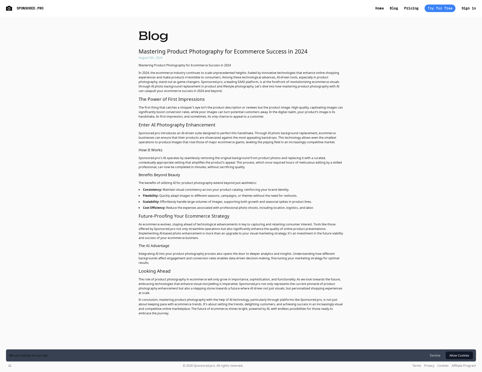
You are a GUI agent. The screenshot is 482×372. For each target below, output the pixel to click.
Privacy (429, 366)
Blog (394, 8)
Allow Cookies (459, 355)
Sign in (468, 8)
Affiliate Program (464, 366)
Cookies (443, 366)
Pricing (411, 8)
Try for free (440, 8)
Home (379, 8)
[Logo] (9, 8)
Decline (435, 355)
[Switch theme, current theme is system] (10, 365)
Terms (416, 366)
